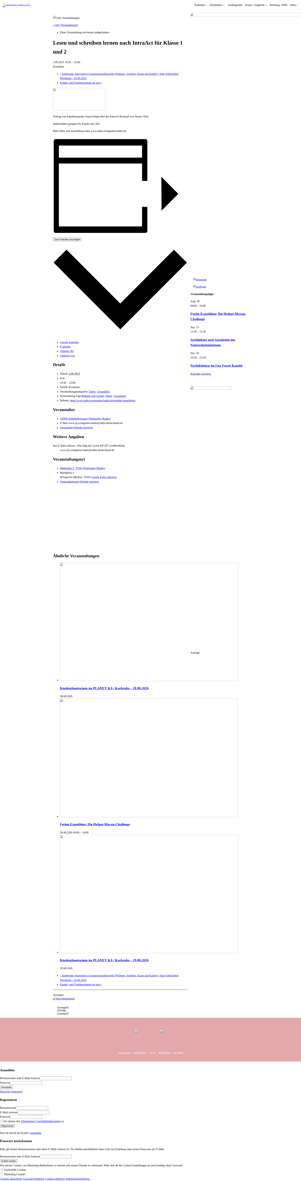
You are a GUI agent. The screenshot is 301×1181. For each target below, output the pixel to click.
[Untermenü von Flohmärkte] (224, 5)
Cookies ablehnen (55, 1178)
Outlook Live (67, 355)
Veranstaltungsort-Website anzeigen (79, 481)
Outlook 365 (67, 351)
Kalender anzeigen (200, 373)
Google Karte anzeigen (104, 477)
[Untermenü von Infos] (297, 5)
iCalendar (65, 346)
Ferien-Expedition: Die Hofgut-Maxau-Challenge (95, 824)
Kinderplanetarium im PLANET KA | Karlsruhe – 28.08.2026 (104, 688)
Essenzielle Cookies (15, 1169)
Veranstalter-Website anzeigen (76, 427)
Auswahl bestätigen (33, 1178)
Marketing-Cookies (14, 1174)
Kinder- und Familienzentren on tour (81, 82)
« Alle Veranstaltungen (65, 25)
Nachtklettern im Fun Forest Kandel (216, 365)
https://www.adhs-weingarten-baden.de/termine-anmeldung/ (103, 400)
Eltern (92, 391)
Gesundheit (103, 391)
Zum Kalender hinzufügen (67, 239)
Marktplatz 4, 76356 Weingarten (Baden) (82, 468)
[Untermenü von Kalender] (206, 5)
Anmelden (35, 1132)
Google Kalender (69, 342)
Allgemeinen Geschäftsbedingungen (41, 1121)
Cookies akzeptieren (11, 1178)
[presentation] (149, 680)
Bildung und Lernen (93, 395)
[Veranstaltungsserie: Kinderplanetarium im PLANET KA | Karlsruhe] (74, 696)
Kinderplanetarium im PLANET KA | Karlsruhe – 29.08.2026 (104, 960)
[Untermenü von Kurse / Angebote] (266, 5)
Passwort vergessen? (11, 1091)
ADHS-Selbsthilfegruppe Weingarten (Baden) (85, 418)
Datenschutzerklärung (77, 1178)
